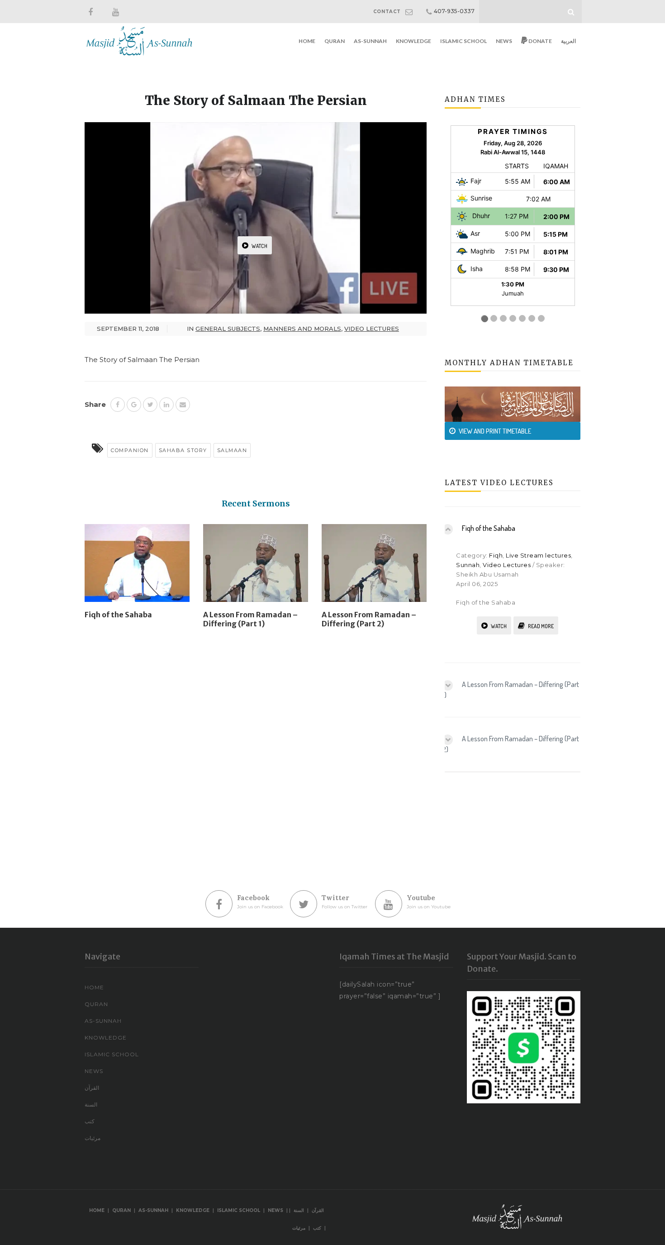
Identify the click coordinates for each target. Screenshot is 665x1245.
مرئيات (92, 1138)
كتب (90, 1121)
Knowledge (413, 41)
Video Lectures (371, 328)
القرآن (92, 1087)
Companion (130, 450)
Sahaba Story (183, 450)
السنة (91, 1104)
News (504, 41)
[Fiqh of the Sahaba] (137, 567)
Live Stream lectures (538, 555)
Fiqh (496, 555)
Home (307, 41)
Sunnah (468, 564)
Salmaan (232, 450)
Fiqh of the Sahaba (118, 614)
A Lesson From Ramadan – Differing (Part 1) (250, 619)
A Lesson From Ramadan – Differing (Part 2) (369, 619)
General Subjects (227, 328)
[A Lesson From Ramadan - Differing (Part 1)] (255, 567)
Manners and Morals (302, 328)
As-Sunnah (370, 41)
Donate (539, 41)
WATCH (259, 246)
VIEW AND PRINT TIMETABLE (495, 431)
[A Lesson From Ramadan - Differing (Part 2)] (374, 567)
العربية (568, 41)
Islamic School (463, 41)
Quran (334, 41)
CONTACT (387, 11)
